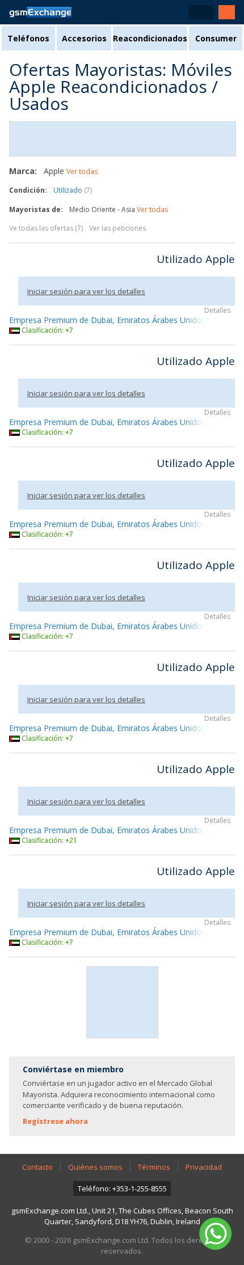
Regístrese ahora (55, 1121)
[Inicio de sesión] (226, 12)
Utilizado (72, 190)
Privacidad (204, 1167)
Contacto (37, 1167)
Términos (154, 1167)
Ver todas (82, 171)
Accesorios (84, 38)
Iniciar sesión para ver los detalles (86, 291)
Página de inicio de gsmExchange (40, 12)
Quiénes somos (95, 1167)
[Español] (201, 12)
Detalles (217, 310)
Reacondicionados (150, 38)
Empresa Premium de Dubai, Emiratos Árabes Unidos (107, 320)
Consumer (216, 38)
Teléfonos (28, 38)
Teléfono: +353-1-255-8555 (122, 1188)
